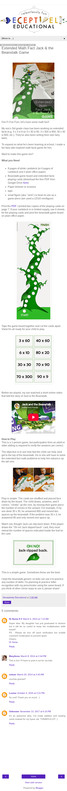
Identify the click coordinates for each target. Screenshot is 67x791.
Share (7, 602)
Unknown (14, 711)
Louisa (12, 693)
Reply (12, 646)
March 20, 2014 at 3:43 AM (30, 674)
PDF (13, 206)
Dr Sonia (13, 642)
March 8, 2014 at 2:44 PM (33, 656)
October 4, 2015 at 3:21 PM (31, 693)
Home (33, 776)
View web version (33, 782)
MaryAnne (14, 656)
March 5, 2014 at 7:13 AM (36, 619)
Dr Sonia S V (15, 619)
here (25, 182)
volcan (12, 674)
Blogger (39, 788)
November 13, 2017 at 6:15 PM (35, 711)
